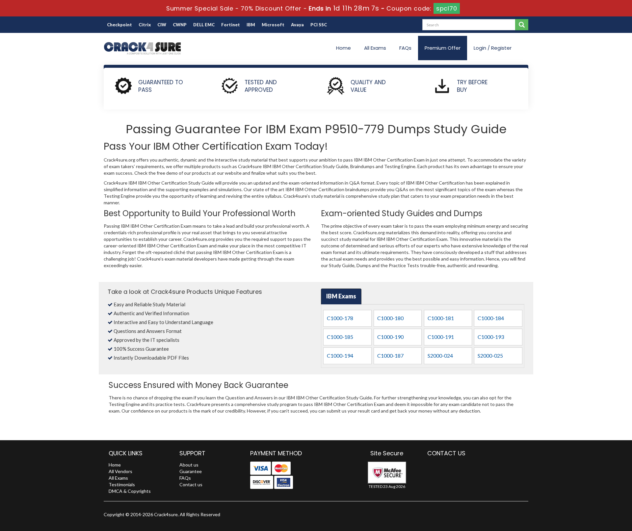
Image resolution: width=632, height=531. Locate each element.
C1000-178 (340, 318)
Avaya (297, 24)
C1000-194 (340, 355)
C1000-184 (491, 318)
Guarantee (190, 471)
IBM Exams (341, 296)
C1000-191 (441, 337)
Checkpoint (119, 24)
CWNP (180, 24)
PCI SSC (318, 24)
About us (188, 465)
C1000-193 (491, 337)
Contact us (190, 484)
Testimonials (122, 484)
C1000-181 (441, 318)
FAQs (405, 47)
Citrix (145, 24)
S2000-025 (490, 355)
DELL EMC (204, 24)
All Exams (375, 47)
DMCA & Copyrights (130, 491)
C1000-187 (390, 355)
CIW (161, 24)
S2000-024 (440, 355)
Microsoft (273, 24)
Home (343, 47)
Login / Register (493, 47)
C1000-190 (390, 337)
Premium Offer (443, 47)
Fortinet (230, 24)
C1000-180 (390, 318)
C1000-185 (340, 337)
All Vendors (120, 471)
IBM (251, 24)
